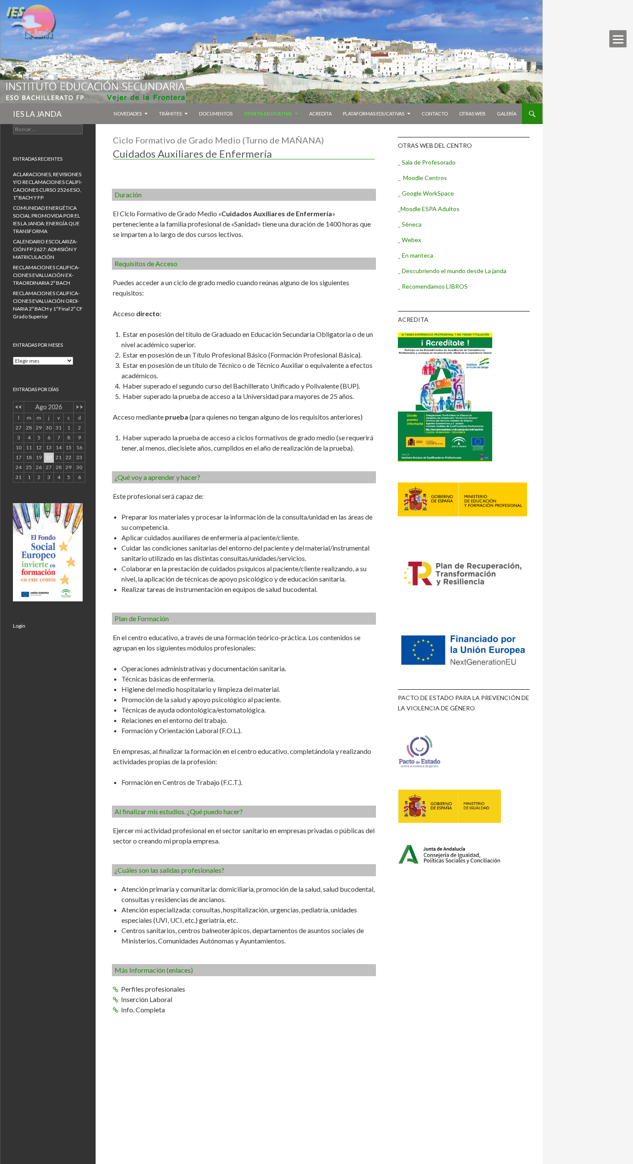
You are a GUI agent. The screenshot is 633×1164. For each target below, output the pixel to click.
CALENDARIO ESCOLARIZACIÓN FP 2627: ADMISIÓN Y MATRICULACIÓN (45, 249)
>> (79, 407)
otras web (472, 113)
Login (19, 625)
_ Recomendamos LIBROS (433, 286)
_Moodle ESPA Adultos (428, 208)
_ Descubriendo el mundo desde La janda (452, 270)
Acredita (320, 113)
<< (18, 407)
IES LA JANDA (37, 113)
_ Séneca (410, 224)
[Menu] (618, 38)
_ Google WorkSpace (426, 193)
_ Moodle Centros (422, 177)
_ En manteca (415, 255)
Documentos (216, 113)
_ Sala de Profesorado (427, 162)
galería (506, 113)
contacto (435, 113)
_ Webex (409, 239)
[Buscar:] (48, 129)
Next (362, 170)
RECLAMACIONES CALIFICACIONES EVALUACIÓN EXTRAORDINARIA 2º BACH (46, 275)
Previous (125, 170)
